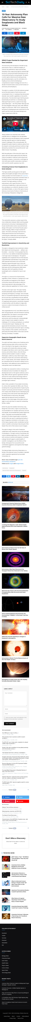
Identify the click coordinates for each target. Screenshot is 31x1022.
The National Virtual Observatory (9, 815)
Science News (5, 968)
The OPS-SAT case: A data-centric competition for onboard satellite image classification (15, 743)
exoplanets (25, 175)
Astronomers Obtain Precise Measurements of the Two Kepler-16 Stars (15, 658)
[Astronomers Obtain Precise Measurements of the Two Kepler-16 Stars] (15, 648)
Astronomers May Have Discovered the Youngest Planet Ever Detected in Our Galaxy (15, 569)
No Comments (9, 29)
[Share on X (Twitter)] (11, 33)
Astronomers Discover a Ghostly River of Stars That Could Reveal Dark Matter (19, 874)
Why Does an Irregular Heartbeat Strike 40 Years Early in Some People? (19, 899)
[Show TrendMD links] (28, 789)
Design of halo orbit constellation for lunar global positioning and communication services (15, 748)
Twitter (3, 935)
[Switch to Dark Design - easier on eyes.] (26, 2)
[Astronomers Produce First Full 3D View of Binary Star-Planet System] (15, 538)
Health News (5, 963)
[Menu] (2, 2)
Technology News (6, 972)
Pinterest (4, 940)
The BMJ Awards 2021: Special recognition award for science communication (15, 783)
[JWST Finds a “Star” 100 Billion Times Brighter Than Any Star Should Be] (6, 859)
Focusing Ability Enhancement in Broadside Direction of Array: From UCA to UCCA (14, 771)
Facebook (4, 933)
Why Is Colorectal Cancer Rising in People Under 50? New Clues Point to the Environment (19, 883)
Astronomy (5, 468)
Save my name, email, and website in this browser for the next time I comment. (15, 718)
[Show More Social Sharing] (27, 33)
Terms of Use (20, 1018)
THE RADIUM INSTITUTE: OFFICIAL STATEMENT (13, 752)
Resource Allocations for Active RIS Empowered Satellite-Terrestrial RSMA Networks (14, 764)
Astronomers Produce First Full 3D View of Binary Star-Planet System (14, 548)
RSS (3, 945)
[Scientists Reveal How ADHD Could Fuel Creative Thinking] (6, 908)
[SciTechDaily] (15, 2)
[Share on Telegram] (23, 33)
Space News (5, 970)
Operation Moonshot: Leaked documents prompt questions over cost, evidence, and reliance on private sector (15, 777)
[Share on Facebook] (5, 33)
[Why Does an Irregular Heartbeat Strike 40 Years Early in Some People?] (6, 900)
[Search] (28, 2)
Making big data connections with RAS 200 (11, 811)
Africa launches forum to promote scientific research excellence (13, 737)
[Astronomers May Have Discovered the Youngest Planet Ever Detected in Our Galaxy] (15, 559)
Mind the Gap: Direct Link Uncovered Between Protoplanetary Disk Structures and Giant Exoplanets (15, 592)
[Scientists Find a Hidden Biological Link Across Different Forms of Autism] (6, 867)
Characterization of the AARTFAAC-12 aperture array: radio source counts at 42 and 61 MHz (15, 820)
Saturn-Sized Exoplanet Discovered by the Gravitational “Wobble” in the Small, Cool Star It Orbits (15, 615)
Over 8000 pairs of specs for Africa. (10, 732)
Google (11, 463)
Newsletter (4, 942)
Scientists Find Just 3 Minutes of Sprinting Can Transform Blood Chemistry (20, 916)
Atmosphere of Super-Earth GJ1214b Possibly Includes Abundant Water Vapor (14, 680)
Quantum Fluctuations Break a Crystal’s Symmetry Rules (20, 890)
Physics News (5, 965)
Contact (18, 1016)
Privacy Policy (13, 1018)
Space (3, 10)
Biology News (5, 956)
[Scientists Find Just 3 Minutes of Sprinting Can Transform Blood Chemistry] (6, 916)
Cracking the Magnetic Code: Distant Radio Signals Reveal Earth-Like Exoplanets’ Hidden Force (14, 526)
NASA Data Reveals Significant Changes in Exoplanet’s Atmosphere (14, 637)
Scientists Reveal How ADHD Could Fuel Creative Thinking (20, 907)
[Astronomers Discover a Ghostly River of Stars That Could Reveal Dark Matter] (6, 875)
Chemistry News (6, 958)
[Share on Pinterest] (17, 33)
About (13, 1016)
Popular (24, 470)
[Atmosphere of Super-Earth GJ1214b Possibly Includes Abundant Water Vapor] (15, 670)
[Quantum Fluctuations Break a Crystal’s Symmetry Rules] (6, 892)
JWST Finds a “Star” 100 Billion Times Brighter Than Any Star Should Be (20, 858)
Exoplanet (12, 468)
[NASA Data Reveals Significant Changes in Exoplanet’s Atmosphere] (15, 627)
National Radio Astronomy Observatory (12, 470)
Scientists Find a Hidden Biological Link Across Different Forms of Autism (19, 866)
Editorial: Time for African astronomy (10, 807)
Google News (19, 463)
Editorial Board (25, 1016)
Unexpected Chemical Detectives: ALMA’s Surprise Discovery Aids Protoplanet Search (14, 504)
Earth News (5, 960)
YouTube (4, 938)
